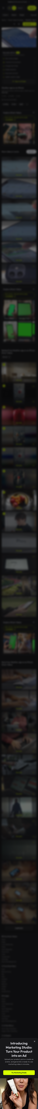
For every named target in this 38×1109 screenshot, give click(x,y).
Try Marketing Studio (19, 1073)
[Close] (34, 1041)
